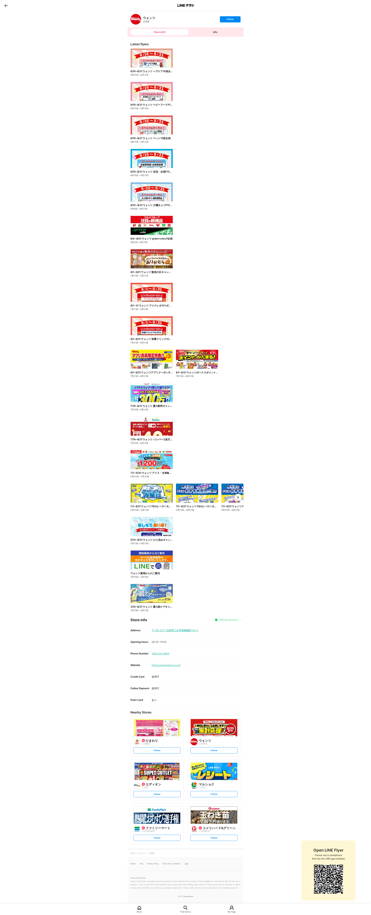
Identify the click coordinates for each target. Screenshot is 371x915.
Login (186, 864)
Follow (230, 20)
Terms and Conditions (171, 864)
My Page (232, 912)
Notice (133, 864)
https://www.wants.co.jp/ (166, 665)
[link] (135, 19)
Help (141, 864)
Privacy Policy (152, 864)
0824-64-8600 (160, 653)
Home (139, 912)
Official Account (228, 619)
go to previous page (6, 5)
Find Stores (185, 912)
